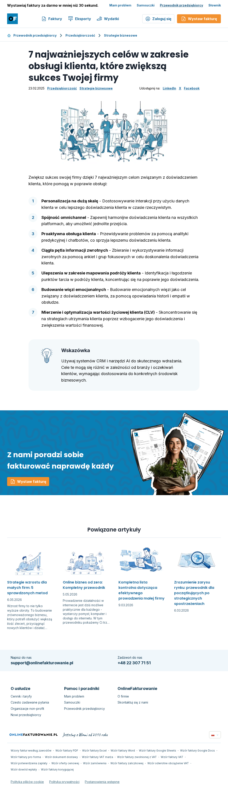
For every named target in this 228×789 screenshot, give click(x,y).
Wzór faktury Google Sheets (157, 750)
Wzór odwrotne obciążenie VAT (168, 763)
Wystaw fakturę (31, 481)
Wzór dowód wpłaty (24, 769)
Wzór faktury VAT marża (97, 757)
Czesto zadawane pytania (30, 702)
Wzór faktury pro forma (26, 757)
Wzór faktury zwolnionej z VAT (137, 757)
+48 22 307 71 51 (134, 662)
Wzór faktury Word (123, 750)
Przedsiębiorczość (80, 35)
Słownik (214, 5)
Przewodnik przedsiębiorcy (181, 5)
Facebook (192, 88)
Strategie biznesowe (120, 35)
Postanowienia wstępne (102, 782)
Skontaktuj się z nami (133, 702)
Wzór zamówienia (94, 763)
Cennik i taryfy (21, 696)
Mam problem (120, 5)
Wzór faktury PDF (66, 750)
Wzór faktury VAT (172, 757)
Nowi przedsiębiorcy (26, 715)
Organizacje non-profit (27, 708)
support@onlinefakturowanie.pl (42, 662)
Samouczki (146, 5)
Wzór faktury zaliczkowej (126, 763)
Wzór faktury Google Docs (197, 750)
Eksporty (83, 19)
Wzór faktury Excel (94, 750)
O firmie (123, 696)
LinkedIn (169, 88)
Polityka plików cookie (27, 782)
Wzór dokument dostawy (61, 757)
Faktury (55, 19)
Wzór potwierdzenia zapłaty (29, 763)
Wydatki (111, 19)
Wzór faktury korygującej (57, 769)
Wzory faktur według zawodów (31, 750)
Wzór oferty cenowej (65, 763)
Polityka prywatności (64, 782)
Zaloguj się (161, 19)
